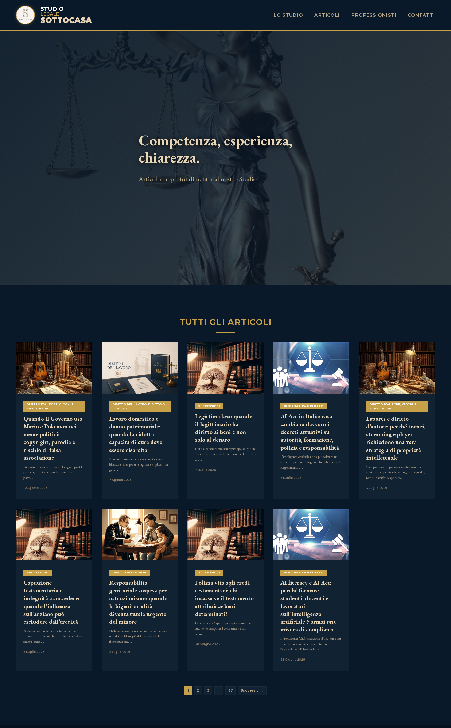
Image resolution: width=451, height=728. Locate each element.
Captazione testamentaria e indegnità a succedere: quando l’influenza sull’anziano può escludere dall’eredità (51, 602)
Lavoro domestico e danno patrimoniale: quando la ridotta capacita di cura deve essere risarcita (135, 434)
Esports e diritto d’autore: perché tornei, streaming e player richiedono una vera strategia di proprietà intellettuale (395, 438)
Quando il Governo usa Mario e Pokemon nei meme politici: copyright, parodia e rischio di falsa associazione (52, 438)
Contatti (421, 15)
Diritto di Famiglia (129, 572)
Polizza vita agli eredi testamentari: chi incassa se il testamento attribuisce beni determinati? (224, 598)
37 (230, 690)
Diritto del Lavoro (130, 404)
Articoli (327, 15)
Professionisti (374, 15)
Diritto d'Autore (42, 404)
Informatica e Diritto (303, 406)
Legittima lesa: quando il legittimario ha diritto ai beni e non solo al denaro (224, 428)
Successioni (209, 406)
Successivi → (252, 690)
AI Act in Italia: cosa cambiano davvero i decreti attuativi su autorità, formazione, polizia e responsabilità (309, 432)
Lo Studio (288, 15)
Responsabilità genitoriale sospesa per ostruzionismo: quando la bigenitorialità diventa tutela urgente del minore (138, 602)
